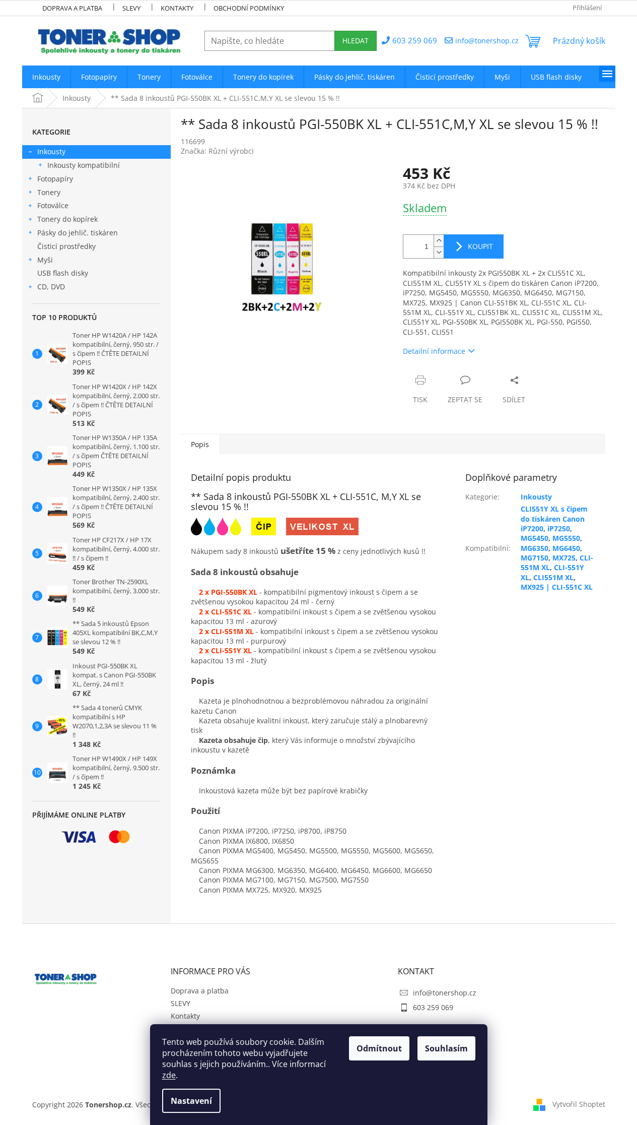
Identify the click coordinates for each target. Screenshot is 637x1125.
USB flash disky (62, 273)
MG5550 (566, 538)
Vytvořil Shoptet (578, 1103)
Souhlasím (446, 1048)
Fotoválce (52, 205)
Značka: (217, 151)
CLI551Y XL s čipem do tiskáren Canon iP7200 (554, 518)
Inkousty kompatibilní (83, 165)
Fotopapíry (55, 178)
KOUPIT (480, 246)
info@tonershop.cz (444, 992)
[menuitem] (46, 77)
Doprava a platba (72, 8)
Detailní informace (434, 351)
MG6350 (534, 548)
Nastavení (191, 1100)
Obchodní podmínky (249, 8)
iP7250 (558, 528)
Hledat (355, 40)
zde (169, 1075)
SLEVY (131, 8)
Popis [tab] (200, 444)
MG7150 (534, 557)
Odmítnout (379, 1048)
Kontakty (177, 8)
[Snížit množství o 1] (439, 252)
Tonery (48, 192)
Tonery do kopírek (67, 219)
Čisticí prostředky (66, 246)
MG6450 (566, 548)
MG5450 (534, 538)
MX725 (564, 557)
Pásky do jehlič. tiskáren (77, 232)
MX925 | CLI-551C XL (557, 587)
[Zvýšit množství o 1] (439, 240)
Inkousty (51, 151)
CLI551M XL (553, 577)
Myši (45, 260)
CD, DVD (51, 286)
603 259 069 (433, 1007)
